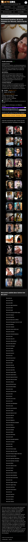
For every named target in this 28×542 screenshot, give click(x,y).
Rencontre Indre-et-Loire (11, 391)
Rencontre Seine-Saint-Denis (12, 477)
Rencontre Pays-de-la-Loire (11, 451)
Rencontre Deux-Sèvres (11, 343)
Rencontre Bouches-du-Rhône (12, 319)
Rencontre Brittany (10, 324)
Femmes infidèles (21, 11)
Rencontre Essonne (10, 353)
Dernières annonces (7, 6)
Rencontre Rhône (9, 463)
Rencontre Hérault (10, 382)
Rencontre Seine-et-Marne (11, 472)
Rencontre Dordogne (10, 346)
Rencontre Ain (9, 298)
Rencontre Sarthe (9, 468)
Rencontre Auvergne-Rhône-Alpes (13, 312)
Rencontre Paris (9, 446)
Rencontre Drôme (9, 350)
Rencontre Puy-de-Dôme (11, 456)
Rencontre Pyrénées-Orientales (12, 460)
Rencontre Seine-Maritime (11, 475)
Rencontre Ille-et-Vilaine (11, 386)
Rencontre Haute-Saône (11, 372)
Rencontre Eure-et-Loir (10, 358)
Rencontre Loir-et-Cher (10, 398)
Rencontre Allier (9, 303)
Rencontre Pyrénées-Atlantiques (12, 458)
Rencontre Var (9, 492)
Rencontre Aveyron (10, 315)
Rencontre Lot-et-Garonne (11, 408)
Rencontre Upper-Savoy (11, 484)
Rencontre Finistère (10, 360)
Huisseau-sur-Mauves (10, 94)
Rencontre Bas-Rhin (10, 317)
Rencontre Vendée (10, 496)
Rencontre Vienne (9, 499)
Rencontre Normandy (10, 434)
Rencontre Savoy (9, 470)
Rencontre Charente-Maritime (12, 334)
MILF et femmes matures (7, 11)
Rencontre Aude (9, 310)
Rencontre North (9, 437)
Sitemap (10, 539)
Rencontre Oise (9, 444)
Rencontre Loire (9, 401)
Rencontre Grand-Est (10, 367)
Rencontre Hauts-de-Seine (11, 379)
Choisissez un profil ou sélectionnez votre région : (10, 14)
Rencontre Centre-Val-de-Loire (12, 329)
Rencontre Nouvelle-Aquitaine (12, 439)
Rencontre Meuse (9, 425)
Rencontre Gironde (10, 365)
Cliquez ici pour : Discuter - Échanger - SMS (13, 115)
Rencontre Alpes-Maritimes (11, 305)
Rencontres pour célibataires (21, 9)
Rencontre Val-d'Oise (10, 487)
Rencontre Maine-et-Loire (11, 413)
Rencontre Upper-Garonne (11, 482)
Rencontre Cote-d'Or (10, 338)
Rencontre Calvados (10, 326)
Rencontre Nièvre (9, 432)
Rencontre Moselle (10, 429)
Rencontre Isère (9, 393)
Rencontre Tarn (9, 480)
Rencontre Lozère (9, 410)
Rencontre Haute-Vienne (11, 374)
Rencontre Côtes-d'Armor (11, 341)
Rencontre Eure (9, 355)
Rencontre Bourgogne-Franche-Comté (14, 322)
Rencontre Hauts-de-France (11, 377)
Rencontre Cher (9, 336)
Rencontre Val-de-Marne (11, 489)
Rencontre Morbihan (10, 427)
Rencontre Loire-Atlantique (11, 403)
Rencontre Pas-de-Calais (11, 449)
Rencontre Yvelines (10, 501)
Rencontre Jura (9, 396)
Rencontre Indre (9, 389)
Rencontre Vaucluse (10, 494)
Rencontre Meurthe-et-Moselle (12, 422)
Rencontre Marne (9, 417)
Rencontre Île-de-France (11, 384)
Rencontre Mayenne (10, 420)
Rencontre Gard (9, 362)
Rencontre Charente (10, 331)
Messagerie (7, 9)
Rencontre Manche (10, 415)
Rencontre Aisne (9, 300)
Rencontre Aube (9, 307)
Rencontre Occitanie (10, 441)
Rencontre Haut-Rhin (10, 370)
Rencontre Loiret (9, 405)
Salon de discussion (21, 6)
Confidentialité (5, 539)
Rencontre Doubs (9, 348)
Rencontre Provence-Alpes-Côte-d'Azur (14, 453)
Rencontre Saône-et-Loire (11, 465)
